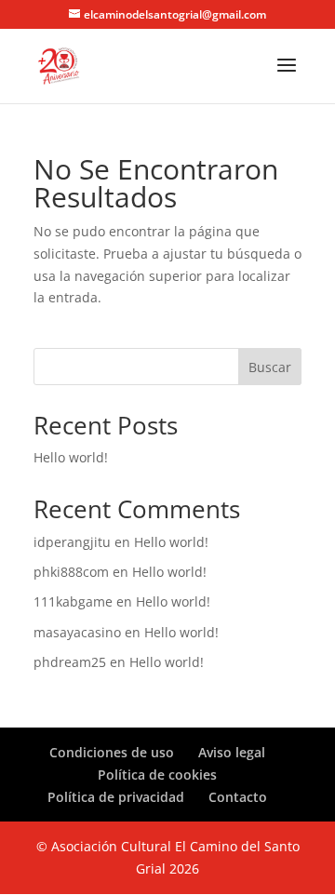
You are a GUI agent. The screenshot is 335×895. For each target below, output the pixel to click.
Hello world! (71, 457)
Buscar (269, 367)
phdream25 (70, 662)
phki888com (71, 572)
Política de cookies (157, 774)
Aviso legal (231, 752)
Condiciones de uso (111, 752)
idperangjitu (72, 542)
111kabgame (73, 601)
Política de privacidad (115, 797)
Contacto (237, 797)
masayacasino (77, 632)
